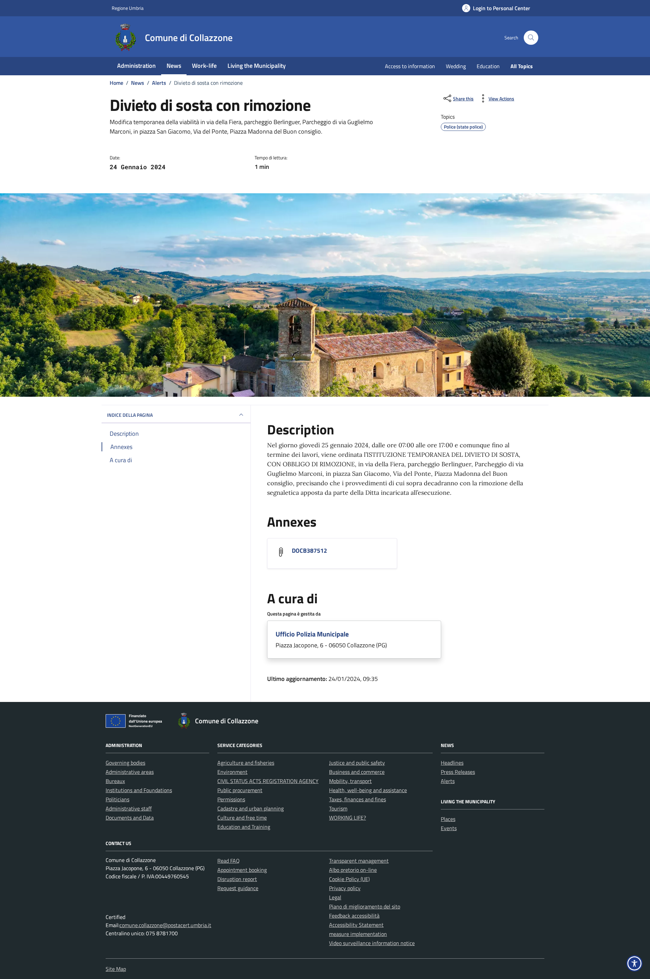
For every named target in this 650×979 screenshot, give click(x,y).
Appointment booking (242, 870)
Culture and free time (242, 818)
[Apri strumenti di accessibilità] (634, 963)
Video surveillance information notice (372, 943)
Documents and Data (130, 818)
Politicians (117, 799)
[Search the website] (531, 38)
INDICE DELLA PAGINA (130, 414)
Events (449, 828)
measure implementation (358, 934)
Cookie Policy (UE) (349, 879)
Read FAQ (228, 861)
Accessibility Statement (356, 925)
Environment (232, 772)
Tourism (338, 808)
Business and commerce (357, 772)
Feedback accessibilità (354, 916)
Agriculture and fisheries (245, 763)
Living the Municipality (257, 65)
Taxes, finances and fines (357, 799)
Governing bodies (125, 763)
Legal (335, 897)
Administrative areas (130, 772)
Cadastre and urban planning (250, 808)
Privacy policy (345, 888)
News (174, 65)
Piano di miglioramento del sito (364, 906)
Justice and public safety (357, 763)
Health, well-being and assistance (368, 790)
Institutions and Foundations (139, 790)
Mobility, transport (350, 781)
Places (448, 819)
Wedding (456, 66)
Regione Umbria (128, 8)
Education (488, 66)
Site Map (116, 969)
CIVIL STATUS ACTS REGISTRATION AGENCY (268, 781)
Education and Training (243, 827)
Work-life (204, 65)
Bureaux (115, 781)
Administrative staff (129, 808)
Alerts (448, 781)
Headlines (452, 763)
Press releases (458, 772)
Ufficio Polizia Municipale (312, 634)
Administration (136, 65)
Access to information (410, 66)
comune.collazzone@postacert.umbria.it (165, 925)
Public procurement (239, 790)
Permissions (231, 799)
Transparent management (359, 861)
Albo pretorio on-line (353, 870)
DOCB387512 (309, 550)
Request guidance (237, 888)
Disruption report (237, 879)
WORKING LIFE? (347, 818)
